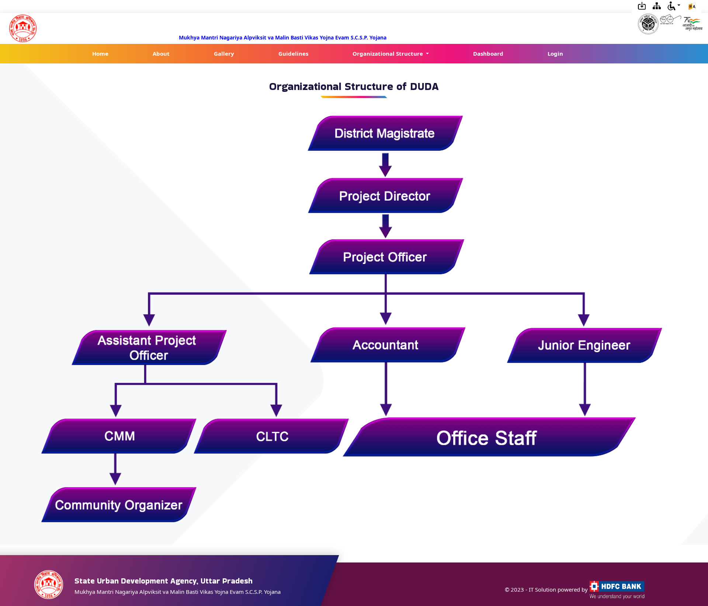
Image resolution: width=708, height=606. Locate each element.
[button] (673, 5)
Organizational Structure (388, 53)
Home (100, 53)
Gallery (224, 53)
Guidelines (293, 53)
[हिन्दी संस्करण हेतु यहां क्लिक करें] (692, 6)
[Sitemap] (656, 5)
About (161, 53)
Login (555, 53)
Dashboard (488, 53)
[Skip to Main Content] (642, 5)
